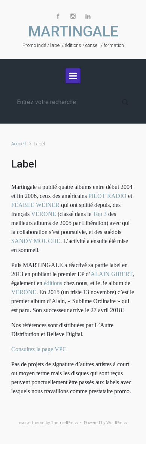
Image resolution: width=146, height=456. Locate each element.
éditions (53, 283)
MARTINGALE (73, 31)
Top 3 (100, 214)
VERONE (43, 214)
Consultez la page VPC (39, 349)
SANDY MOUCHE (35, 241)
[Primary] (73, 76)
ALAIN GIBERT (112, 274)
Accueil (18, 143)
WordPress (116, 422)
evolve (25, 422)
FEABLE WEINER (35, 205)
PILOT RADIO (107, 196)
